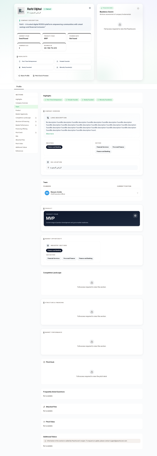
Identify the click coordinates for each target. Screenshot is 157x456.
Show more (50, 134)
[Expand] (137, 193)
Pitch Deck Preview (42, 76)
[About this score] (138, 8)
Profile (18, 86)
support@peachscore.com (118, 441)
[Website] (90, 8)
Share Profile (25, 76)
